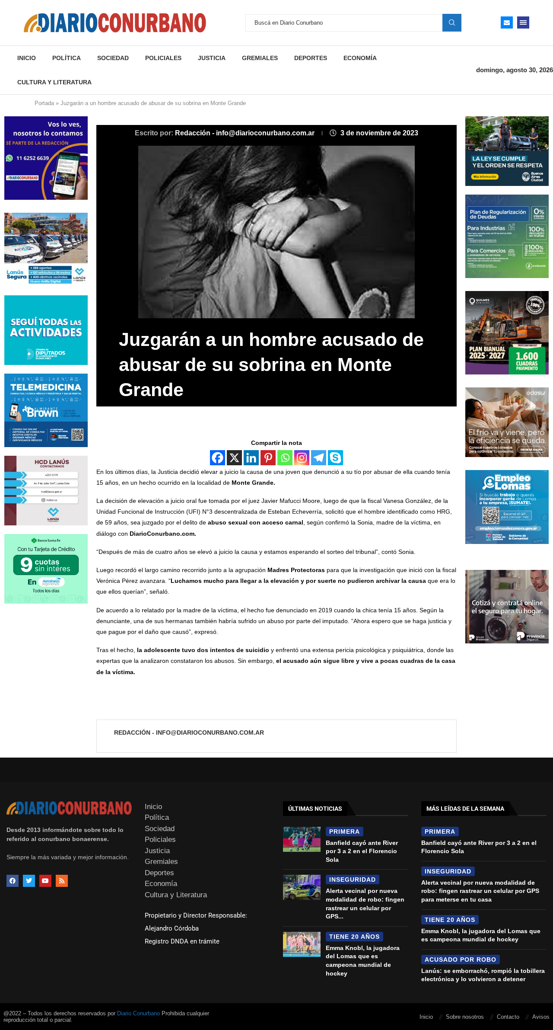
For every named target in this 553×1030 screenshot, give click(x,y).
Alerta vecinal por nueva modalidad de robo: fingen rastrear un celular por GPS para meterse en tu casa (480, 891)
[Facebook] (217, 457)
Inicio (26, 57)
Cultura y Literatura (54, 82)
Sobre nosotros (465, 1017)
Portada (44, 103)
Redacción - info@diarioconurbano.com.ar (245, 133)
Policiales (163, 57)
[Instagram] (301, 457)
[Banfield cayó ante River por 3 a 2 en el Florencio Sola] (302, 839)
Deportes (310, 57)
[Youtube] (45, 881)
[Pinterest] (268, 457)
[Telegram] (318, 457)
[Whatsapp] (284, 457)
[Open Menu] (523, 22)
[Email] (507, 22)
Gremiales (260, 57)
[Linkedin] (251, 457)
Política (66, 57)
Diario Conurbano (138, 1013)
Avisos (541, 1017)
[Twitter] (29, 881)
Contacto (508, 1017)
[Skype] (335, 457)
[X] (234, 457)
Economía (360, 57)
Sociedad (113, 57)
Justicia (212, 57)
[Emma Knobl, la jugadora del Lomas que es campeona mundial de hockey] (302, 944)
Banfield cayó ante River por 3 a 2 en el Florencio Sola (362, 851)
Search (451, 22)
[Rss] (62, 881)
